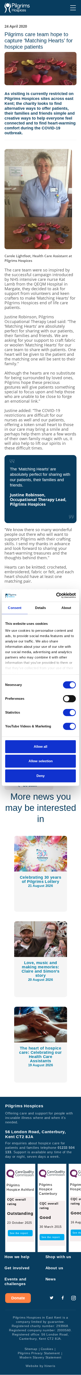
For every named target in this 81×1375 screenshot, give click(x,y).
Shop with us (58, 1257)
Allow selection (41, 761)
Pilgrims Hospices (17, 7)
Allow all (40, 746)
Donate (18, 1298)
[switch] (69, 698)
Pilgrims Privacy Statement (39, 1353)
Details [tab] (40, 608)
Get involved (16, 1268)
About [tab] (66, 608)
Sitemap (31, 1349)
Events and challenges (15, 1281)
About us (54, 1268)
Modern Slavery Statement (40, 1357)
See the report (19, 1233)
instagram (73, 1298)
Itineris (49, 1366)
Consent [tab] (14, 608)
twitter (51, 1298)
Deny (40, 776)
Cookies (47, 1349)
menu (73, 7)
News (50, 1279)
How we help (16, 1257)
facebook (62, 1298)
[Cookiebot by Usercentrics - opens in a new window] (57, 595)
